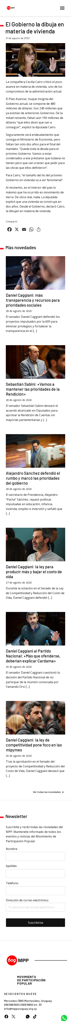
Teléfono (12, 883)
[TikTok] (34, 1016)
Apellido (11, 866)
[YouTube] (20, 1016)
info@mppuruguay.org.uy (20, 1008)
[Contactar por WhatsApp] (64, 1018)
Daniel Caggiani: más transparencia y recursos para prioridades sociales (33, 300)
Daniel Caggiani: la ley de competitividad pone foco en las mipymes (34, 744)
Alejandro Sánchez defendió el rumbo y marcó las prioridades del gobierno (33, 478)
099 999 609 (11, 1004)
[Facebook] (6, 1016)
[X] (13, 1016)
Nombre (11, 849)
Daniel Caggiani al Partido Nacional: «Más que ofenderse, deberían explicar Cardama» (33, 655)
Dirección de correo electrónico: (27, 900)
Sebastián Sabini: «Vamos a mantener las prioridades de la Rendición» (33, 389)
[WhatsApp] (27, 1016)
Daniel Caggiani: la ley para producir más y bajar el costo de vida (34, 571)
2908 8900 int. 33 (31, 1004)
